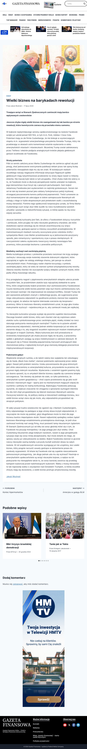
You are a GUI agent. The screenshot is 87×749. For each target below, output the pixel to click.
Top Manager (11, 20)
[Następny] (80, 536)
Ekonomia (73, 15)
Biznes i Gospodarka (23, 15)
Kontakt (36, 724)
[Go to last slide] (6, 536)
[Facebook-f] (74, 725)
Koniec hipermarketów (13, 490)
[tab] (39, 560)
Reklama (36, 728)
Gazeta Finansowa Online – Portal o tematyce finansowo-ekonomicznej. (14, 731)
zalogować (18, 584)
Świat (10, 15)
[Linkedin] (78, 725)
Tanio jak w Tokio (58, 544)
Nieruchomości (44, 20)
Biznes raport (61, 15)
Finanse (22, 20)
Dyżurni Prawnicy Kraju (43, 15)
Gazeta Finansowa (17, 723)
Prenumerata (38, 732)
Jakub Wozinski (16, 106)
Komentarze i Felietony (71, 20)
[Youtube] (65, 725)
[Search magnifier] (84, 3)
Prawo (81, 15)
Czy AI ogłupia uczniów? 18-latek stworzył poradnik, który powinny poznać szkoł (46, 31)
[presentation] (22, 526)
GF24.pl (13, 552)
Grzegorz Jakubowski (61, 548)
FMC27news (32, 20)
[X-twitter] (69, 725)
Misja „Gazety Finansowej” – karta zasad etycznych (46, 736)
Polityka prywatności (41, 741)
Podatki (56, 20)
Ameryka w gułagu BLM (73, 490)
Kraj (5, 15)
